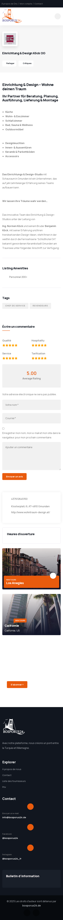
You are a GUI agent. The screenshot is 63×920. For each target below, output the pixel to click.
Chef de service (15, 305)
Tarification (38, 353)
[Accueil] (12, 16)
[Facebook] (27, 912)
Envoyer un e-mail (10, 813)
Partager (10, 63)
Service (6, 353)
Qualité (6, 340)
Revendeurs (40, 305)
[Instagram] (36, 912)
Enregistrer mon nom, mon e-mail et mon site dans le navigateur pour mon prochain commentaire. (31, 435)
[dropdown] (58, 16)
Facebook (7, 834)
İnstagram (7, 854)
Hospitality (37, 340)
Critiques (26, 63)
